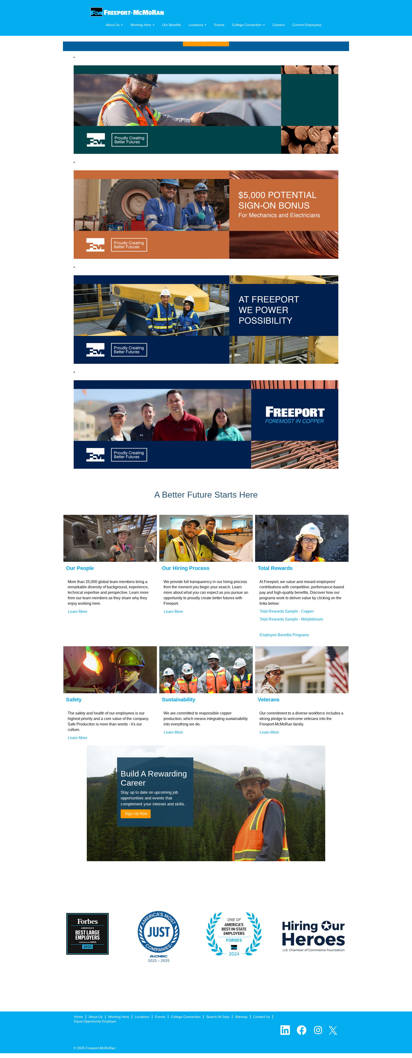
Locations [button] (196, 25)
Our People (80, 568)
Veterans (268, 700)
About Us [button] (113, 25)
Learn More (77, 612)
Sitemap (241, 1017)
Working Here (118, 1017)
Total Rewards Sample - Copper (287, 611)
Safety (74, 700)
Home (78, 1017)
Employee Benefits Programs (284, 635)
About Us (96, 1017)
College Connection (186, 1017)
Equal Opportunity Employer (95, 1021)
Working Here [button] (141, 25)
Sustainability (178, 700)
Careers (279, 25)
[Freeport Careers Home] (127, 12)
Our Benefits (171, 25)
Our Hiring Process (185, 568)
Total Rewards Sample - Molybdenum (291, 619)
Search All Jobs (217, 1017)
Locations (142, 1017)
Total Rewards (275, 568)
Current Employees (306, 25)
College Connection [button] (247, 25)
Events (219, 25)
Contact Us (261, 1017)
